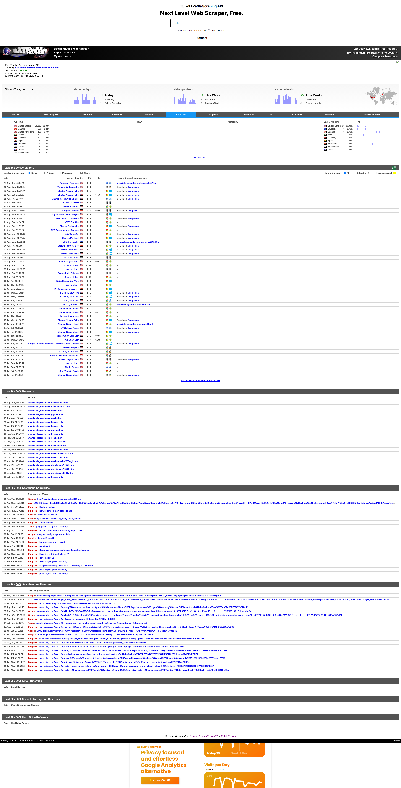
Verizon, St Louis (70, 304)
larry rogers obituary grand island (55, 511)
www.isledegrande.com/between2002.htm (137, 183)
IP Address (66, 173)
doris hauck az (46, 558)
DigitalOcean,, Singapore (66, 289)
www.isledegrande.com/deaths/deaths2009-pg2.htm (53, 461)
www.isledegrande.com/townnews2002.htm (138, 242)
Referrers (87, 114)
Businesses (384, 173)
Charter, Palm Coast (69, 351)
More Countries (198, 157)
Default (34, 173)
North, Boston (72, 367)
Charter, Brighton (70, 206)
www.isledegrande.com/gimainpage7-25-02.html (51, 465)
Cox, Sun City (72, 340)
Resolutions (248, 114)
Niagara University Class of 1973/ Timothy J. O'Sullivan (66, 565)
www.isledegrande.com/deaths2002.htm (37, 67)
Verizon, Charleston (69, 316)
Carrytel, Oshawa (70, 210)
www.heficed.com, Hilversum (64, 355)
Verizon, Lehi (72, 269)
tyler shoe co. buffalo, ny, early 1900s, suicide (59, 519)
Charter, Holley (71, 265)
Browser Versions (371, 114)
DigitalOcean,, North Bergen (65, 214)
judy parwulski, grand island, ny (52, 526)
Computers (213, 114)
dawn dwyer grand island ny (53, 562)
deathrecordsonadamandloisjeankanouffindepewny (64, 550)
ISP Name (84, 173)
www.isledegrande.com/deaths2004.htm (47, 442)
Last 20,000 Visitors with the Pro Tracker (200, 380)
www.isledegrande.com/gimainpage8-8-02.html (50, 473)
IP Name (49, 173)
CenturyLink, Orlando (68, 273)
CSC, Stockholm (71, 242)
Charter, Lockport (70, 203)
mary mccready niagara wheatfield (53, 534)
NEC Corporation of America (65, 230)
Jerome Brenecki (46, 538)
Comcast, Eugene (70, 347)
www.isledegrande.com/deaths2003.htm (47, 446)
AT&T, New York (71, 300)
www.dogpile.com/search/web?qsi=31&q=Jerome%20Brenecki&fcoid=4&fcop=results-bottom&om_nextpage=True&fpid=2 (96, 635)
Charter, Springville (69, 226)
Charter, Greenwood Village (65, 199)
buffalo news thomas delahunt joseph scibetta (61, 530)
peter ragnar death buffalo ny (53, 573)
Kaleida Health (72, 234)
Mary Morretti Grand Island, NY (54, 554)
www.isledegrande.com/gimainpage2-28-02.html (51, 469)
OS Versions (296, 114)
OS (271, 114)
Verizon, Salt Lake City (68, 336)
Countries (181, 114)
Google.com (133, 187)
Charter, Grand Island (68, 308)
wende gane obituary (47, 515)
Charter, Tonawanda (69, 250)
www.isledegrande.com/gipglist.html (135, 324)
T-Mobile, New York (69, 293)
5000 (18, 391)
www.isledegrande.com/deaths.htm (134, 304)
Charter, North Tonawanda (66, 218)
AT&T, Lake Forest (70, 328)
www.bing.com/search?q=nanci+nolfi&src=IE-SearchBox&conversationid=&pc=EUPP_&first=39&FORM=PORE (92, 642)
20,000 (20, 167)
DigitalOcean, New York (67, 281)
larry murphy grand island (52, 542)
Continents (149, 114)
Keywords (117, 114)
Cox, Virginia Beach (69, 371)
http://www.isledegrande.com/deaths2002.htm (59, 499)
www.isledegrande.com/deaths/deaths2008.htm (50, 453)
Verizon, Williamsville (68, 187)
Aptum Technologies (68, 246)
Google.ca (132, 210)
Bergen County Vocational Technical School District (53, 344)
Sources (15, 114)
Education (363, 173)
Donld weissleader (48, 507)
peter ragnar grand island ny (53, 569)
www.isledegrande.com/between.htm (46, 422)
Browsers (329, 114)
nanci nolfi (44, 546)
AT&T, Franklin (71, 222)
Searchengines (51, 114)
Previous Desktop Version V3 (203, 736)
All (347, 173)
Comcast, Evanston (69, 183)
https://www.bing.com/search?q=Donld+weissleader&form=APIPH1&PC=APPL (77, 603)
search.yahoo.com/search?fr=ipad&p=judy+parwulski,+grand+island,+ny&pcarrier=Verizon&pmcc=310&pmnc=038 (91, 623)
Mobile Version (228, 736)
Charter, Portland (70, 238)
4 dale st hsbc (46, 522)
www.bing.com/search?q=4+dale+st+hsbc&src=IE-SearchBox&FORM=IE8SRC (77, 619)
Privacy (396, 741)
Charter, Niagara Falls (68, 191)
